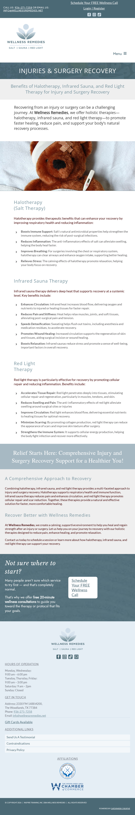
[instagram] (94, 14)
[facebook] (89, 14)
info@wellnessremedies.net (23, 10)
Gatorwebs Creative (120, 808)
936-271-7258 (23, 7)
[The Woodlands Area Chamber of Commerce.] (67, 784)
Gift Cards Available (19, 722)
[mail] (76, 657)
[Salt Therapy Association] (67, 764)
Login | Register (94, 8)
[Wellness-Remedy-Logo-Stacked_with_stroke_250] (25, 24)
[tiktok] (99, 14)
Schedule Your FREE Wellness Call (94, 3)
